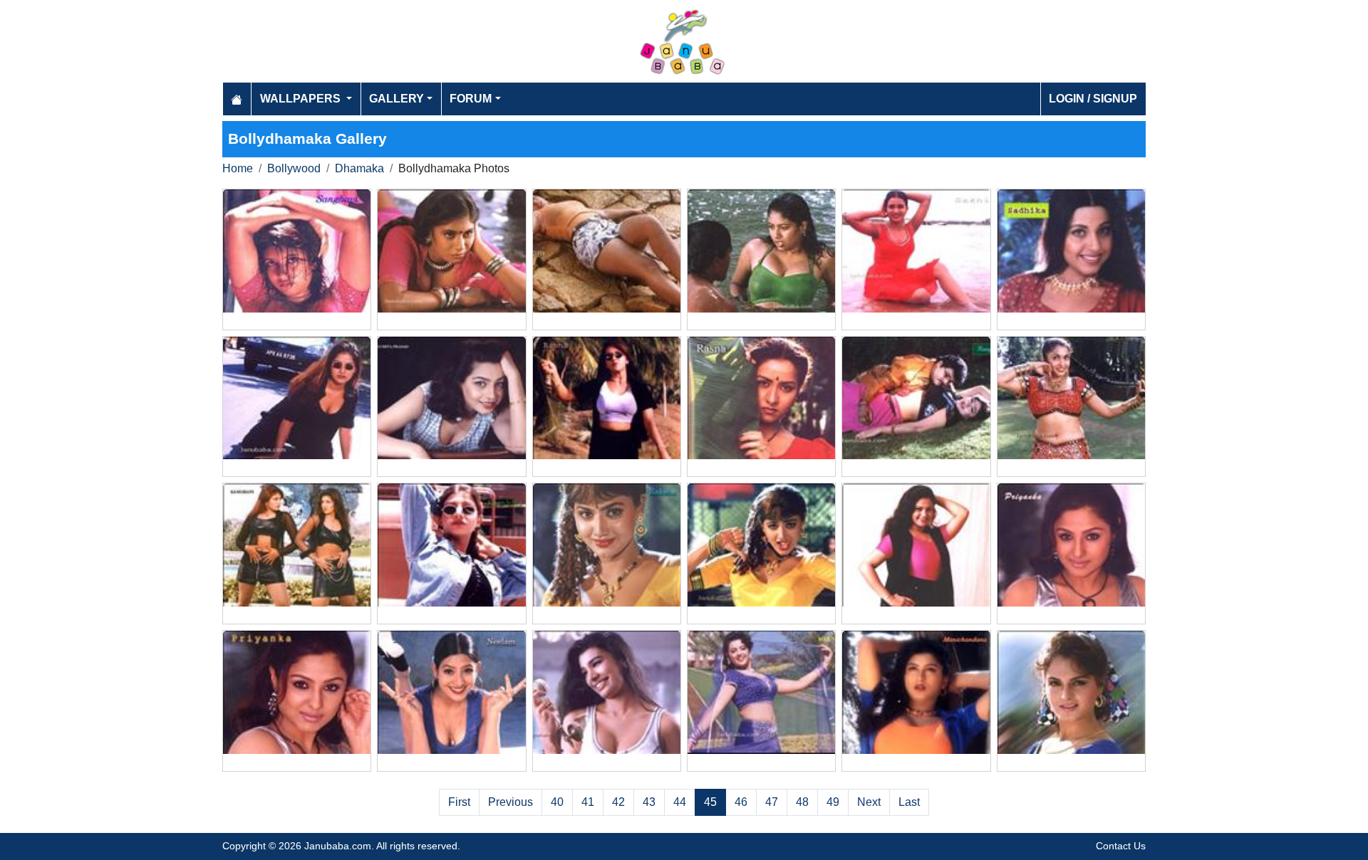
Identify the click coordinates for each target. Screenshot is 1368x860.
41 (587, 802)
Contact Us (1121, 845)
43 (649, 802)
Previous (510, 802)
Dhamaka (359, 168)
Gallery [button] (396, 99)
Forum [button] (471, 99)
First (459, 802)
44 (679, 802)
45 (710, 802)
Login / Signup (1093, 99)
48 (802, 802)
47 (771, 802)
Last (909, 802)
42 (618, 802)
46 (741, 802)
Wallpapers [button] (301, 99)
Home (237, 168)
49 (832, 802)
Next (869, 802)
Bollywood (294, 168)
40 (557, 802)
